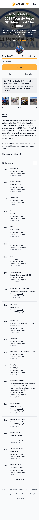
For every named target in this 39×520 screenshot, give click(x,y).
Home (4, 489)
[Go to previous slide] (3, 108)
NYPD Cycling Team (24, 40)
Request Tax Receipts (28, 494)
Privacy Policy (23, 489)
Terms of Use (13, 489)
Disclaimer (33, 489)
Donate (19, 67)
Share (10, 74)
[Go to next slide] (36, 108)
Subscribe (28, 74)
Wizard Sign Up (19, 498)
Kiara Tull (20, 171)
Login (35, 4)
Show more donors (19, 479)
